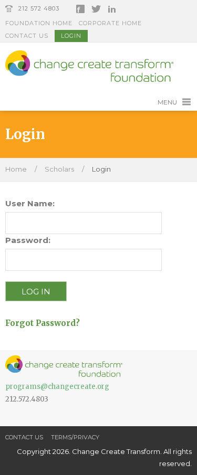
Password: (27, 240)
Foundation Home (38, 23)
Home (16, 169)
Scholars (59, 169)
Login (71, 35)
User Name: (30, 203)
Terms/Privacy (75, 437)
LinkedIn (112, 9)
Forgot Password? (42, 323)
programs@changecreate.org (57, 386)
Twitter (96, 9)
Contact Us (26, 35)
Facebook (80, 9)
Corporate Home (110, 23)
